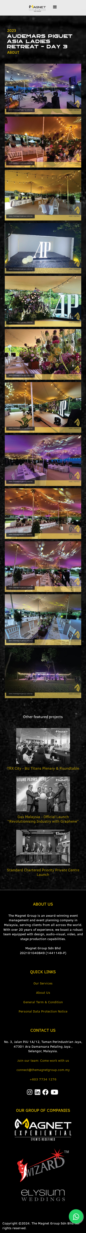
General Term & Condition (43, 1002)
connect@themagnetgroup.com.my (43, 1069)
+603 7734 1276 (43, 1079)
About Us (43, 992)
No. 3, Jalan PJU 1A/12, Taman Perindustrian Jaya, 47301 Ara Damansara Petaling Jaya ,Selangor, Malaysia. (43, 1046)
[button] (55, 7)
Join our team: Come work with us (43, 1060)
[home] (36, 7)
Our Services (43, 983)
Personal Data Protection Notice (43, 1011)
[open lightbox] (43, 89)
